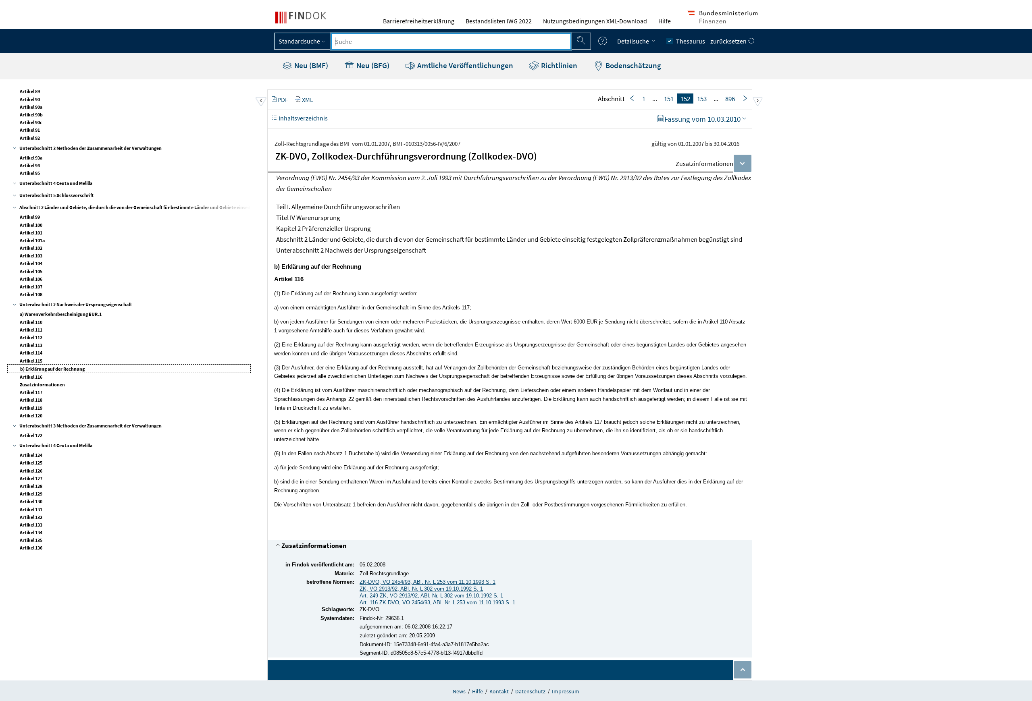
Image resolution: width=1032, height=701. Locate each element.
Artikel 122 (31, 435)
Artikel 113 (31, 345)
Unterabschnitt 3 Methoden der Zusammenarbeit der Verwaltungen (90, 148)
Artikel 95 (30, 173)
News (459, 691)
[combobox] (451, 41)
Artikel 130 (31, 501)
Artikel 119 (31, 408)
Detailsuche (633, 41)
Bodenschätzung (632, 65)
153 (702, 98)
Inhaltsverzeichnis (302, 118)
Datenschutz (530, 691)
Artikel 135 (31, 540)
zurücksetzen (729, 41)
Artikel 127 (31, 478)
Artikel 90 (30, 99)
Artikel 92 (30, 138)
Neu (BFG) (372, 65)
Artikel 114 (31, 353)
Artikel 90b (31, 115)
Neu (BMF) (310, 65)
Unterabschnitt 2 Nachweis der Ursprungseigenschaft (75, 304)
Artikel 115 (31, 361)
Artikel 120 (31, 416)
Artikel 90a (31, 107)
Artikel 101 (31, 233)
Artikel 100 (31, 225)
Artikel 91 (30, 130)
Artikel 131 (31, 509)
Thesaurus (690, 41)
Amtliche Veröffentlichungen (464, 65)
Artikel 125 (31, 463)
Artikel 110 (31, 322)
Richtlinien (558, 65)
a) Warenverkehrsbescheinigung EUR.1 (61, 314)
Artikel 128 (31, 486)
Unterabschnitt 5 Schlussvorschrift (56, 195)
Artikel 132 (31, 517)
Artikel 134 (31, 532)
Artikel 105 (31, 271)
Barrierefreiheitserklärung (418, 21)
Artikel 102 (31, 248)
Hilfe (664, 21)
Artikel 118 (31, 400)
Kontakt (499, 691)
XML (307, 99)
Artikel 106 (31, 279)
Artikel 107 (31, 287)
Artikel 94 (30, 165)
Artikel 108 (31, 294)
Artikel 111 (31, 330)
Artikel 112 (31, 337)
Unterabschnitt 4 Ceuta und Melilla (55, 183)
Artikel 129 (31, 494)
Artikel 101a (32, 240)
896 (730, 98)
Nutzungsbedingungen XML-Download (595, 21)
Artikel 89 (30, 91)
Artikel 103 (31, 256)
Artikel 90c (31, 122)
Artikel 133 (31, 525)
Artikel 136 (31, 548)
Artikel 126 (31, 471)
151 (669, 98)
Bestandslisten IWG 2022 (499, 21)
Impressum (565, 691)
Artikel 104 (31, 263)
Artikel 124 (31, 455)
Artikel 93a (31, 158)
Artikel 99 (30, 217)
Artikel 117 (31, 392)
